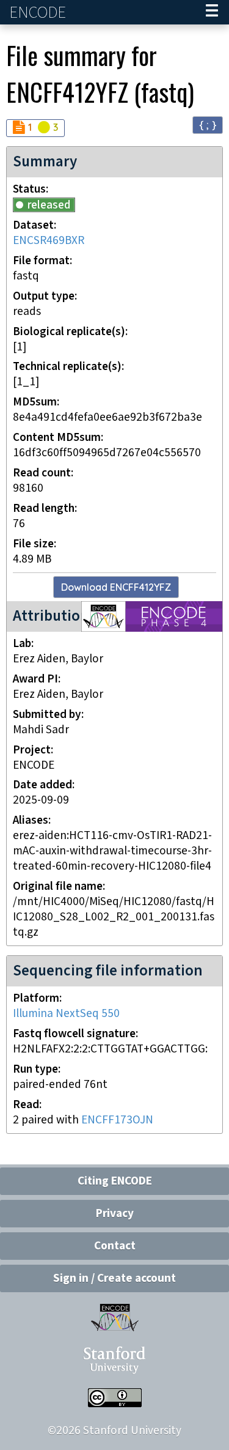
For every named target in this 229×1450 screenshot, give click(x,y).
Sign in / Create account (114, 1278)
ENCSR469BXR (48, 240)
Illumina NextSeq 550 (66, 1013)
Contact (115, 1246)
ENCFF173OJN (117, 1120)
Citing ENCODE (115, 1181)
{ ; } (207, 124)
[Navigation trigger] (212, 12)
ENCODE (39, 12)
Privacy (115, 1213)
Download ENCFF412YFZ (116, 587)
